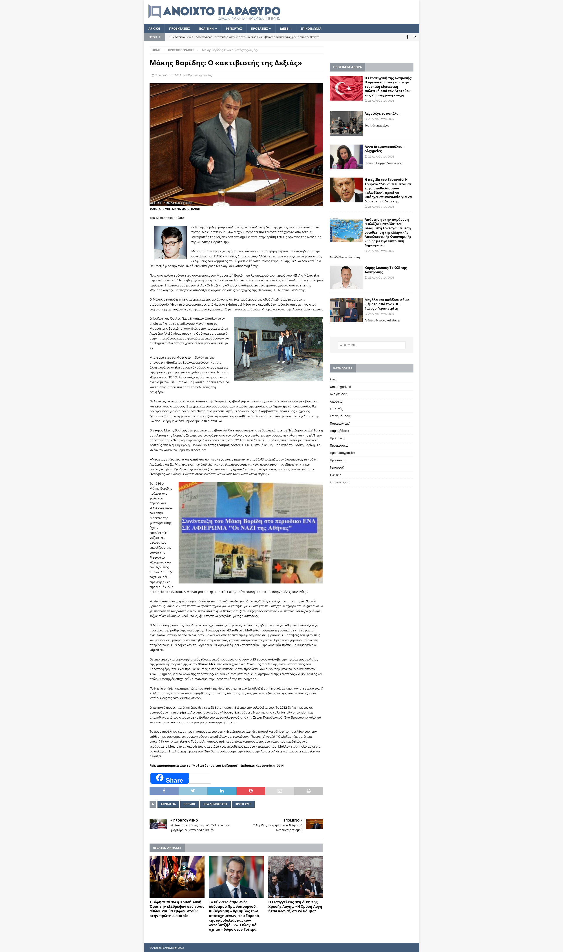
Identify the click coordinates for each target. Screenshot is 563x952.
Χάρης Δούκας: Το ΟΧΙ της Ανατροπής (386, 269)
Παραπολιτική (340, 423)
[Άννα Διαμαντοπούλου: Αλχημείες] (346, 157)
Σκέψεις (335, 475)
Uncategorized (340, 387)
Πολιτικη (206, 28)
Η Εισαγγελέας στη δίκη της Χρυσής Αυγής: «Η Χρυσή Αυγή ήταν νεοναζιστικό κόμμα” (295, 907)
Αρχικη (154, 28)
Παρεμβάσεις (339, 431)
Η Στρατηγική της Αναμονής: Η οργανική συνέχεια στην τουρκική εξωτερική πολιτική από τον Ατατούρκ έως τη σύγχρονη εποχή (388, 86)
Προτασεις (259, 28)
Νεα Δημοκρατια (215, 804)
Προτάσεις (337, 460)
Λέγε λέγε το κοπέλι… (382, 113)
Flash (334, 379)
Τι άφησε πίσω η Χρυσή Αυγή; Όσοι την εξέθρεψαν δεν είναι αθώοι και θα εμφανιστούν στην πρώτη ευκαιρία (177, 909)
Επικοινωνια (311, 28)
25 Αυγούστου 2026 (381, 251)
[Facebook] (407, 37)
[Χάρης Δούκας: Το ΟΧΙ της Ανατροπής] (346, 277)
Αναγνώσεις (338, 394)
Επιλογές (336, 409)
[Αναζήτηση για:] (371, 345)
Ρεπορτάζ (337, 467)
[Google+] (415, 37)
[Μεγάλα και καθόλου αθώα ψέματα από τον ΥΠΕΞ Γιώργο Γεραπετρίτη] (346, 310)
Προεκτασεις (179, 28)
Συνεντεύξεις (339, 482)
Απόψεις (336, 401)
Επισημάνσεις (340, 416)
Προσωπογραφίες (200, 75)
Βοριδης (190, 804)
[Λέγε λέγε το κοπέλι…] (346, 123)
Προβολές (337, 438)
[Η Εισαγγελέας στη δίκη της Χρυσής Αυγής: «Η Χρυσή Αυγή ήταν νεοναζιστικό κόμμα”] (295, 877)
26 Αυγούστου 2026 (381, 101)
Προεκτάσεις (339, 445)
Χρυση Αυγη (243, 804)
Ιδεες (284, 28)
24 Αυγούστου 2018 (168, 75)
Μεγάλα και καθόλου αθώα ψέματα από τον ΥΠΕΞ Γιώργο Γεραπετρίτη (387, 303)
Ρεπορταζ (234, 28)
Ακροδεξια (168, 804)
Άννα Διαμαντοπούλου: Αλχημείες (384, 148)
